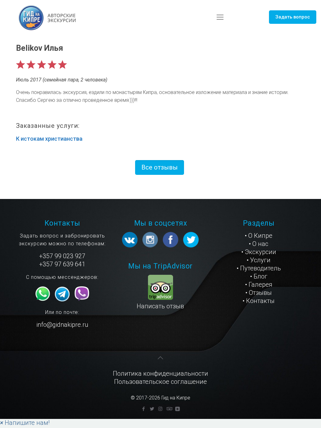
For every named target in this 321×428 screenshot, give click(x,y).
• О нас (258, 244)
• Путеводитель (259, 268)
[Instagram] (160, 409)
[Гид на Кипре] (47, 17)
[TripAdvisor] (169, 409)
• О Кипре (258, 235)
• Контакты (259, 301)
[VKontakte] (177, 409)
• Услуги (259, 260)
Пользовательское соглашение (160, 381)
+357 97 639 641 (62, 264)
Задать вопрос (292, 17)
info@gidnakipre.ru (62, 324)
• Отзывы (258, 292)
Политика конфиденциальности (160, 373)
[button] (25, 422)
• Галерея (258, 284)
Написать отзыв (160, 306)
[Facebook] (143, 409)
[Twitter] (152, 409)
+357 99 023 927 (62, 256)
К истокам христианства (49, 138)
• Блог (258, 276)
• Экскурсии (258, 252)
